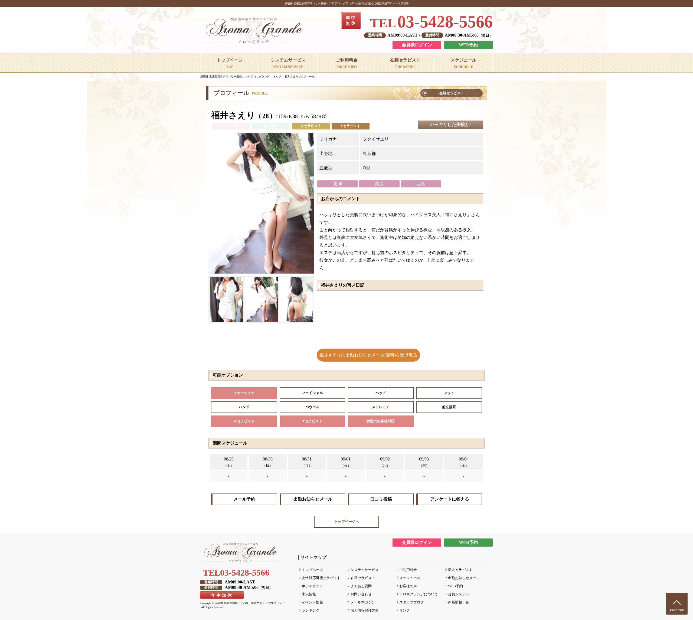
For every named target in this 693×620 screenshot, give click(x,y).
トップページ (312, 570)
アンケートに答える (449, 499)
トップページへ (346, 522)
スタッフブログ (411, 602)
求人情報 (309, 594)
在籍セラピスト (451, 93)
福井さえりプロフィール (300, 76)
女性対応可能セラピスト (321, 578)
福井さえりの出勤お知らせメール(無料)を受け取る (368, 355)
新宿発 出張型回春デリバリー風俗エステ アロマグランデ (235, 76)
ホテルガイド (312, 586)
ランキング (310, 610)
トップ (277, 76)
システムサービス (365, 570)
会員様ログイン (417, 45)
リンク (404, 610)
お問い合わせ (361, 594)
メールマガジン (363, 602)
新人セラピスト (460, 570)
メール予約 (244, 499)
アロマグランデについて (418, 594)
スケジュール (409, 578)
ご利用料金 (408, 570)
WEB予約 (468, 45)
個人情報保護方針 (365, 610)
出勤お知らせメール (312, 499)
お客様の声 (408, 586)
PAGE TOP (677, 610)
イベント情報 (312, 602)
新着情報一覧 (458, 602)
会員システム (458, 594)
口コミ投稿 (381, 499)
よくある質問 (361, 586)
